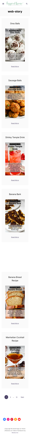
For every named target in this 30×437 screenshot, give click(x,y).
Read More (15, 66)
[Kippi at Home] (15, 3)
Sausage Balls (15, 80)
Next (22, 397)
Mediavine (15, 432)
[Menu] (3, 4)
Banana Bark (15, 194)
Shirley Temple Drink (15, 137)
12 (16, 397)
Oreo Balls (15, 23)
